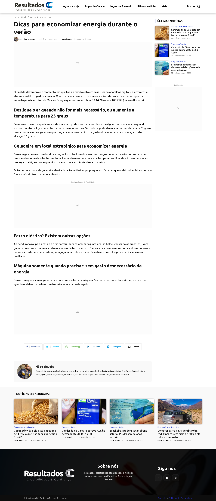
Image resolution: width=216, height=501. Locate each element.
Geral (23, 17)
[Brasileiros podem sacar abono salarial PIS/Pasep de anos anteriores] (162, 68)
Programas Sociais (178, 44)
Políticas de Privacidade (180, 498)
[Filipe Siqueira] (16, 39)
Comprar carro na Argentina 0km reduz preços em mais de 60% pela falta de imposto (178, 434)
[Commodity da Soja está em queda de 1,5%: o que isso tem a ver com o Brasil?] (162, 33)
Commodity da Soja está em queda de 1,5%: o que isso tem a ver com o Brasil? (185, 33)
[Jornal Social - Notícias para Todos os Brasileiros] (33, 6)
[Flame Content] (49, 475)
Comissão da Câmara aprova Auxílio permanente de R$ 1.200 (186, 50)
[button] (193, 6)
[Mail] (166, 477)
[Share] (175, 477)
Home (16, 17)
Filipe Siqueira (29, 39)
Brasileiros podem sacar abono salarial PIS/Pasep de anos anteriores (185, 67)
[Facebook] (158, 477)
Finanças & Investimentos (39, 17)
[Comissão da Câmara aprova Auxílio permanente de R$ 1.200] (162, 50)
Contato (162, 498)
